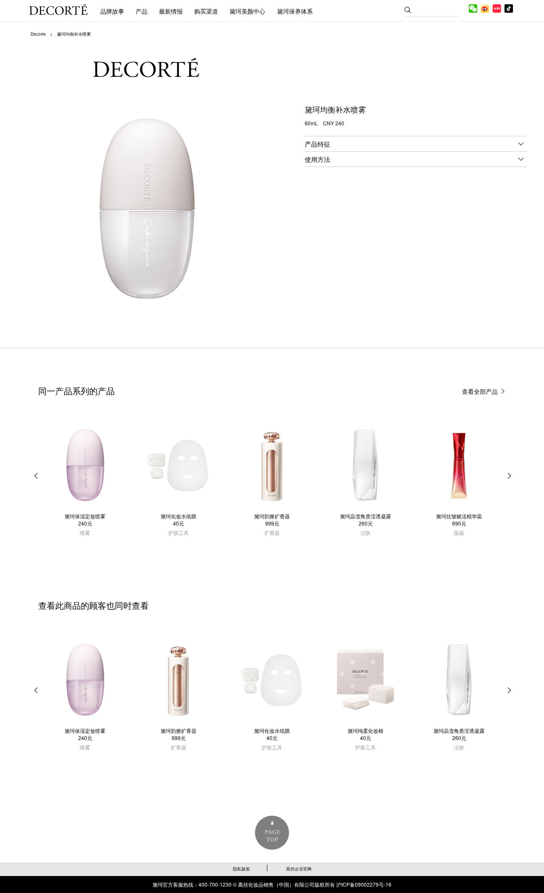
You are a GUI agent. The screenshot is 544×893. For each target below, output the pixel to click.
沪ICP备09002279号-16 (363, 884)
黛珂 (58, 9)
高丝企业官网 (299, 869)
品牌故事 (112, 11)
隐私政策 (241, 869)
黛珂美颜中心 (247, 11)
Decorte (38, 34)
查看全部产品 (480, 391)
